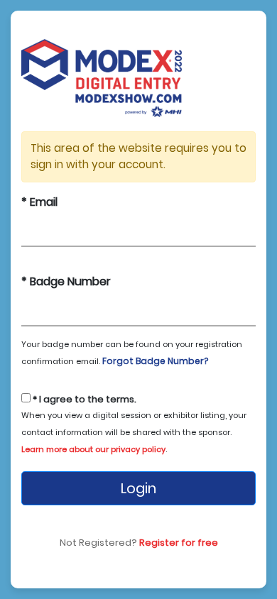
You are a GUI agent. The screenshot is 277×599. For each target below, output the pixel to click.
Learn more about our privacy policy (93, 449)
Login (138, 488)
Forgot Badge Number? (155, 361)
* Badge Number (66, 281)
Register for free (178, 542)
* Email (39, 202)
